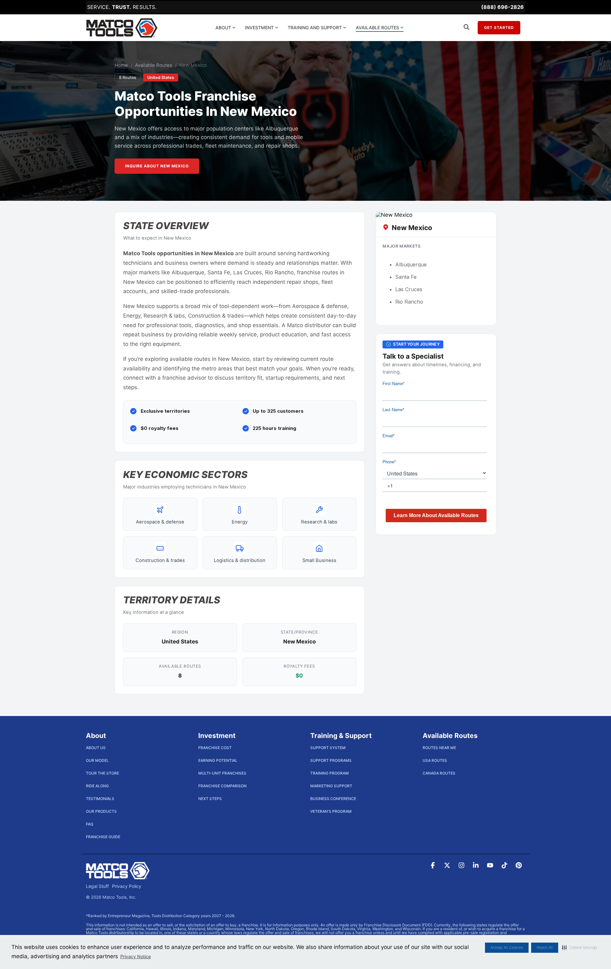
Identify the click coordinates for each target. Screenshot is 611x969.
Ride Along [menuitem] (97, 785)
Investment (259, 27)
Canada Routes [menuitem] (439, 773)
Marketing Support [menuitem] (331, 785)
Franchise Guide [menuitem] (103, 836)
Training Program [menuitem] (329, 773)
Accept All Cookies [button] (506, 947)
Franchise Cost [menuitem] (215, 747)
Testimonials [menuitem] (100, 798)
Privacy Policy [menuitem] (126, 886)
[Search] (466, 27)
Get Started (499, 27)
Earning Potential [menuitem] (217, 760)
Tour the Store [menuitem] (102, 773)
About (223, 27)
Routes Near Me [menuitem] (439, 747)
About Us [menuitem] (96, 747)
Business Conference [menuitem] (333, 798)
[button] (579, 948)
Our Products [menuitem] (101, 811)
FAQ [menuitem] (89, 824)
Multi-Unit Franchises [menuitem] (222, 773)
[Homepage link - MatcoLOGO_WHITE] (118, 876)
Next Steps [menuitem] (210, 798)
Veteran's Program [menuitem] (331, 811)
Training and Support (315, 27)
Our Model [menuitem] (97, 760)
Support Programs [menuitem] (331, 760)
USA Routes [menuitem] (435, 760)
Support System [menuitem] (328, 747)
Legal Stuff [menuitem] (97, 886)
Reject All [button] (545, 947)
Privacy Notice (135, 956)
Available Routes (377, 27)
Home (121, 65)
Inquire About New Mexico (157, 166)
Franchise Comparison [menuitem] (222, 785)
